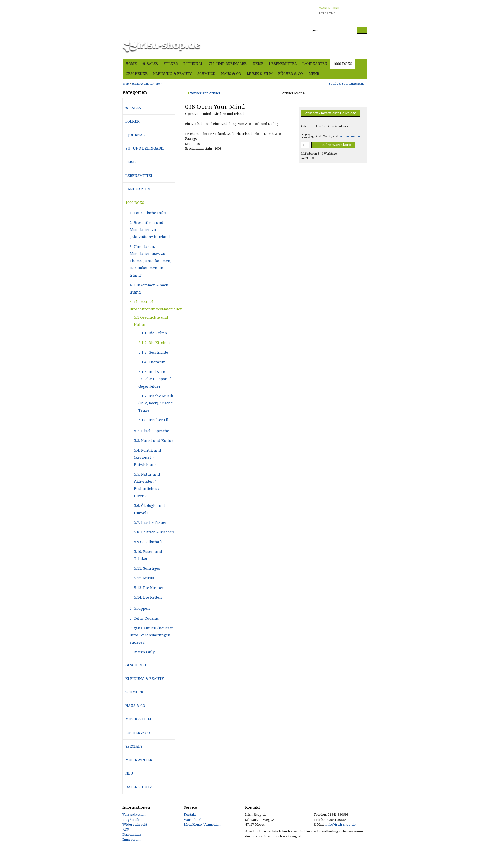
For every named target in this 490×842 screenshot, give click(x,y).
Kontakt (190, 815)
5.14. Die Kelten (148, 597)
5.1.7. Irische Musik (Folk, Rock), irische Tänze (155, 403)
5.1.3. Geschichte (153, 352)
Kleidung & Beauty (172, 74)
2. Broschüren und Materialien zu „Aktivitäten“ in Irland (150, 230)
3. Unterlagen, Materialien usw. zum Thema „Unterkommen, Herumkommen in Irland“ (151, 261)
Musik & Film (260, 74)
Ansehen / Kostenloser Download (330, 113)
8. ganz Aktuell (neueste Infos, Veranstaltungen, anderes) (151, 635)
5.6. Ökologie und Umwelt (149, 509)
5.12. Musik (144, 578)
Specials (133, 746)
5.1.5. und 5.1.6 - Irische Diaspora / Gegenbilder (154, 379)
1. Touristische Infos (148, 213)
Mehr (314, 74)
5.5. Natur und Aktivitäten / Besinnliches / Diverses (147, 485)
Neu (129, 773)
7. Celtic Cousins (144, 618)
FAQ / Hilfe (131, 820)
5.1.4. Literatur (151, 362)
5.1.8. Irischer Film (155, 420)
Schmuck (206, 74)
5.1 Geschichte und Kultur (151, 321)
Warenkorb (193, 820)
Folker (171, 64)
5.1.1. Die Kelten (152, 333)
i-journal (193, 64)
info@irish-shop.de (340, 824)
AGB (125, 830)
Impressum (131, 839)
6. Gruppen (140, 608)
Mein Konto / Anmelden (202, 824)
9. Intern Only (142, 652)
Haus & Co (231, 74)
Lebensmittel (283, 64)
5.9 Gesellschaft (148, 542)
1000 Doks (342, 64)
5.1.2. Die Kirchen (154, 343)
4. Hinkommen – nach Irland (149, 288)
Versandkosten (350, 136)
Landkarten (314, 64)
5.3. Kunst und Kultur (153, 441)
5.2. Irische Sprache (151, 431)
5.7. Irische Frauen (151, 522)
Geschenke (137, 74)
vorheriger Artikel (205, 93)
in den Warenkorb (336, 145)
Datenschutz (138, 787)
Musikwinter (138, 760)
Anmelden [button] (359, 52)
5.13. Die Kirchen (149, 588)
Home (131, 64)
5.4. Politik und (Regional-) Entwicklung (147, 457)
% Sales (150, 64)
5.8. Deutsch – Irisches (154, 532)
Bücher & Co (290, 74)
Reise (258, 64)
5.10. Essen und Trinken (148, 555)
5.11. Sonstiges (147, 568)
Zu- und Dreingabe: (228, 64)
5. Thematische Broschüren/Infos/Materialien (152, 305)
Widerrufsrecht (134, 824)
